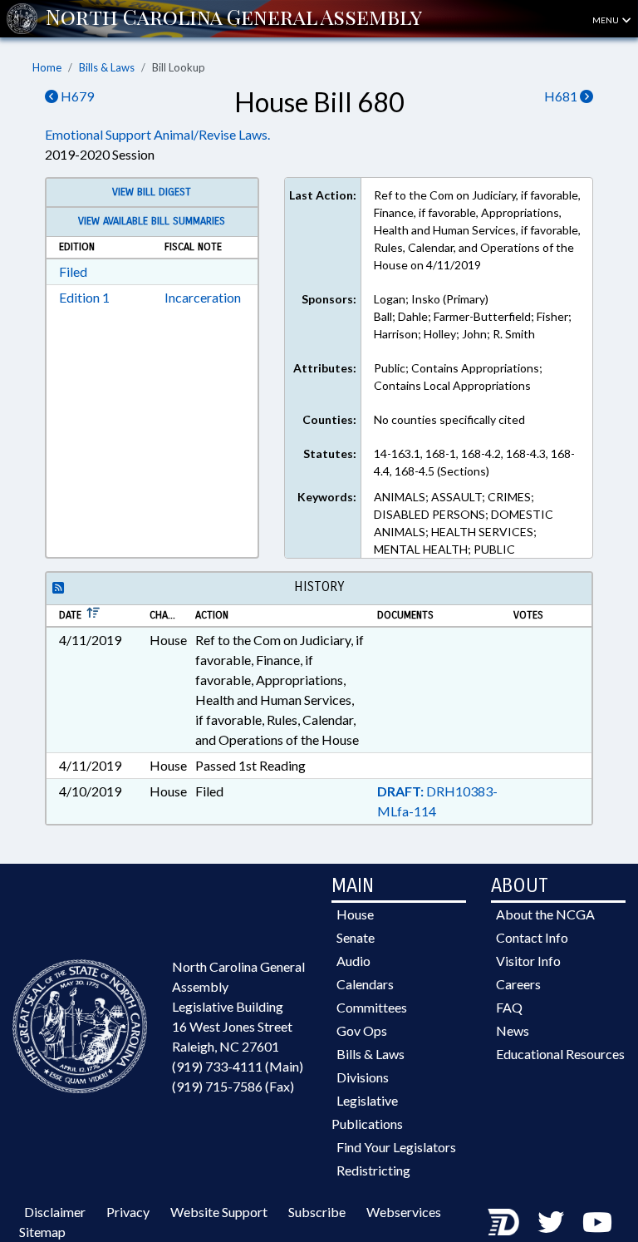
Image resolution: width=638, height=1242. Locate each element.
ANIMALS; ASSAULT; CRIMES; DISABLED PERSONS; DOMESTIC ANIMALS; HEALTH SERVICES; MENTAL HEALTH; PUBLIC (463, 523)
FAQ (509, 1007)
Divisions (362, 1077)
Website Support (218, 1212)
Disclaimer (55, 1212)
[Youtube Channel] (597, 1221)
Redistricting (373, 1170)
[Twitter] (551, 1221)
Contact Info (532, 937)
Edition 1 (84, 297)
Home (46, 67)
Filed (73, 271)
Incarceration (202, 297)
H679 (76, 96)
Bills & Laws (107, 67)
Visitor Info (528, 960)
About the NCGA (545, 914)
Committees (371, 1007)
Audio (353, 960)
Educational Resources (560, 1054)
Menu (606, 20)
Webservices (403, 1212)
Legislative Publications (367, 1111)
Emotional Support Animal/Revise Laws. (157, 134)
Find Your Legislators (396, 1147)
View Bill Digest (151, 192)
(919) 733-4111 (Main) (237, 1066)
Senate (355, 937)
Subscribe (317, 1212)
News (512, 1030)
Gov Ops (361, 1030)
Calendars (365, 984)
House (355, 914)
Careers (518, 984)
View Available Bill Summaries (151, 221)
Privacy (128, 1212)
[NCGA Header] (234, 18)
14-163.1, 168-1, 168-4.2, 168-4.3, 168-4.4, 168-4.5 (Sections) (474, 462)
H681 (562, 96)
